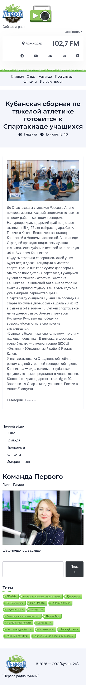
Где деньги (73, 596)
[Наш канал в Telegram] (22, 56)
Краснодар (33, 43)
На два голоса (14, 609)
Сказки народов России (19, 629)
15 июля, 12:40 (57, 134)
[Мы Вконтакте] (64, 56)
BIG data (11, 596)
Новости (31, 400)
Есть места (37, 602)
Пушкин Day (52, 616)
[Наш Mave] (50, 56)
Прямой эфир (13, 426)
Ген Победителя (14, 603)
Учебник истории (17, 635)
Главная (17, 76)
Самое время (44, 623)
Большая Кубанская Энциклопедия (41, 596)
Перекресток (36, 609)
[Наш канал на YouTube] (36, 56)
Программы (64, 76)
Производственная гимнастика (22, 616)
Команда (45, 76)
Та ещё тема (69, 629)
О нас (31, 76)
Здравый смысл (61, 602)
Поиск (74, 569)
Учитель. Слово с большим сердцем (53, 636)
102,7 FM (65, 43)
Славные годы (46, 629)
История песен (51, 81)
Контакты (30, 81)
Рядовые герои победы (18, 622)
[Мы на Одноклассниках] (77, 56)
